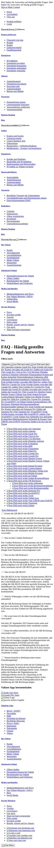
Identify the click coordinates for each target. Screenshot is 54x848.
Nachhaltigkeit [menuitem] (13, 257)
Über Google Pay (30, 392)
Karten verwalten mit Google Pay (37, 389)
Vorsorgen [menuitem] (5, 97)
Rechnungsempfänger (20, 379)
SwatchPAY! (11, 402)
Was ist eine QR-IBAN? (15, 572)
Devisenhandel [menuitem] (13, 221)
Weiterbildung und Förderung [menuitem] (20, 283)
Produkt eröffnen (14, 21)
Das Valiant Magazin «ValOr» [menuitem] (20, 296)
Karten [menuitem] (10, 45)
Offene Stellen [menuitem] (13, 278)
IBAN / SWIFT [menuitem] (13, 711)
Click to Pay (21, 372)
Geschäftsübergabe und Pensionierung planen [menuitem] (27, 198)
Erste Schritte (7, 382)
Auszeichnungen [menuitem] (14, 265)
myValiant (21, 402)
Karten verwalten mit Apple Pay (19, 369)
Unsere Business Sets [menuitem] (16, 141)
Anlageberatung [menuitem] (14, 81)
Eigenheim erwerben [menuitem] (16, 63)
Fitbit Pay (45, 379)
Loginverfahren (8, 397)
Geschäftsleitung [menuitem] (14, 255)
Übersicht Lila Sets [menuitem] (15, 40)
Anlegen (18, 367)
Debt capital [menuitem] (12, 322)
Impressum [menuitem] (11, 726)
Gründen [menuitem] (10, 211)
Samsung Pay (23, 407)
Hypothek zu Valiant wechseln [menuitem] (20, 166)
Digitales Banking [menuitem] (8, 115)
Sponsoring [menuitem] (12, 262)
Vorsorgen (26, 421)
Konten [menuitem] (10, 42)
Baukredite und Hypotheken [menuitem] (19, 161)
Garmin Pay (15, 384)
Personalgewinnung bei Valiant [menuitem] (20, 276)
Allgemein (6, 364)
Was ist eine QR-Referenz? (16, 555)
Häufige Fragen (45, 392)
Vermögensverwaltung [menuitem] (16, 84)
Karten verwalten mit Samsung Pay (20, 409)
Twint (16, 416)
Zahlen (34, 421)
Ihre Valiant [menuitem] (6, 245)
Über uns (11, 17)
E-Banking (14, 374)
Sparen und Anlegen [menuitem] (9, 172)
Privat (9, 12)
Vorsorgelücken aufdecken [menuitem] (18, 107)
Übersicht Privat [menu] (7, 29)
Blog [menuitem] (3, 120)
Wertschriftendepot (25, 377)
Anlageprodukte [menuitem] (14, 89)
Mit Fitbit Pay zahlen (38, 382)
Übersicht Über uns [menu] (8, 239)
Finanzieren (35, 379)
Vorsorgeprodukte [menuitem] (14, 109)
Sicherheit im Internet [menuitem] (16, 718)
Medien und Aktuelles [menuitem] (9, 289)
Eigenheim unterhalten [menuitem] (16, 68)
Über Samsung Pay (22, 412)
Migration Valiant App (25, 397)
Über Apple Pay (8, 372)
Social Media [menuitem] (12, 301)
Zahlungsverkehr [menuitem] (14, 47)
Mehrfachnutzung (20, 419)
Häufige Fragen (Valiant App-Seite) (17, 394)
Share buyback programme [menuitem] (18, 329)
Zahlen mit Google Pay (11, 392)
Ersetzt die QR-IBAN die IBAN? (19, 513)
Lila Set (41, 421)
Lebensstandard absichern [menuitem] (18, 104)
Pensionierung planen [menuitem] (16, 102)
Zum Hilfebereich (9, 510)
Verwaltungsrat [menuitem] (13, 253)
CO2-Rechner (33, 372)
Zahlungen (39, 377)
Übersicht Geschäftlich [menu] (10, 125)
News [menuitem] (9, 312)
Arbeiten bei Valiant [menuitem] (9, 270)
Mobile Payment (42, 397)
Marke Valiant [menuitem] (13, 260)
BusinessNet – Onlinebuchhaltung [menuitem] (22, 146)
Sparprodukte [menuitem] (12, 177)
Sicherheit (12, 377)
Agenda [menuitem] (10, 317)
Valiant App (24, 416)
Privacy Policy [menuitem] (13, 723)
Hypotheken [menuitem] (12, 61)
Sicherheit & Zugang (38, 419)
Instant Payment (40, 394)
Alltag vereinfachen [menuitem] (15, 216)
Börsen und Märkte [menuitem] (15, 91)
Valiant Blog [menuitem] (12, 299)
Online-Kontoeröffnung (37, 402)
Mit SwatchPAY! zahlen (35, 414)
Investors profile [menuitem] (14, 315)
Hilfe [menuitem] (9, 716)
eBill (46, 377)
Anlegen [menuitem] (4, 76)
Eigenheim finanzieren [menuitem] (16, 66)
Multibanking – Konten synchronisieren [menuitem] (24, 148)
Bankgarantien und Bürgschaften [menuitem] (21, 164)
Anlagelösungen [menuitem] (14, 180)
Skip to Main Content (10, 7)
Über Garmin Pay (26, 387)
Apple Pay (27, 367)
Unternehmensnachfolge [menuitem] (17, 224)
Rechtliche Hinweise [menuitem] (16, 721)
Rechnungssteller (9, 407)
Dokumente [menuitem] (12, 728)
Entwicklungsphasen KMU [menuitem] (19, 200)
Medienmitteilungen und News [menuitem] (20, 294)
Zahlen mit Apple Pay (43, 369)
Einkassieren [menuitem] (12, 143)
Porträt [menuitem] (9, 250)
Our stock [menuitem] (11, 327)
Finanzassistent (36, 374)
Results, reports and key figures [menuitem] (20, 324)
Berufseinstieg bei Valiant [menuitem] (18, 281)
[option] (24, 429)
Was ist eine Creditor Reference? (18, 538)
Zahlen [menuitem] (4, 131)
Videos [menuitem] (10, 733)
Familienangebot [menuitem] (14, 50)
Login (9, 24)
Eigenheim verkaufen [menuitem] (16, 70)
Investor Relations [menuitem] (8, 307)
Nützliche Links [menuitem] (7, 706)
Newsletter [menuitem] (11, 713)
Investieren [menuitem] (11, 219)
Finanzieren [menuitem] (6, 55)
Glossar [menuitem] (10, 731)
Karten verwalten (21, 382)
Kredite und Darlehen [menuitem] (16, 159)
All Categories (7, 367)
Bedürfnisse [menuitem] (5, 206)
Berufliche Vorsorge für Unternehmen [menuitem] (23, 195)
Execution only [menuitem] (13, 86)
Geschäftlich (12, 14)
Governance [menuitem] (12, 320)
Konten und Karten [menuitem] (8, 35)
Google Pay (39, 387)
